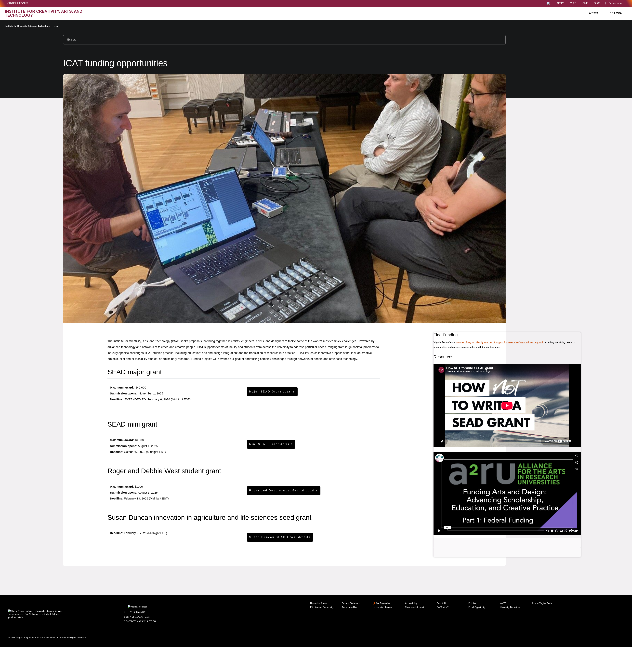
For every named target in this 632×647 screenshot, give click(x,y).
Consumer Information (415, 607)
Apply (560, 3)
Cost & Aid (442, 603)
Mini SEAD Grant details (271, 444)
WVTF (503, 603)
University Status (318, 603)
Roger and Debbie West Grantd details (283, 490)
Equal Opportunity (477, 607)
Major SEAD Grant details (272, 391)
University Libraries (382, 607)
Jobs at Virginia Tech (542, 603)
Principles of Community (322, 607)
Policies (472, 603)
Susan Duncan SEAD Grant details (280, 537)
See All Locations (138, 617)
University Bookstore (510, 607)
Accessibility (411, 603)
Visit (573, 3)
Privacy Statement (351, 603)
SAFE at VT (442, 607)
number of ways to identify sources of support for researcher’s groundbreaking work (499, 342)
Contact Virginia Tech (141, 621)
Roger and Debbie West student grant (164, 471)
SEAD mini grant (132, 424)
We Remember (383, 603)
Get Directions (136, 612)
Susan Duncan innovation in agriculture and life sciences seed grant (209, 517)
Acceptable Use (349, 607)
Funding (56, 26)
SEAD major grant (134, 372)
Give (585, 3)
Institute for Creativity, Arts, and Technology (28, 26)
